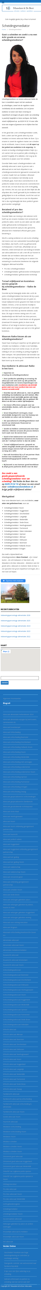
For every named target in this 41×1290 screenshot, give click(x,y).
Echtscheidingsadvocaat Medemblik (16, 1005)
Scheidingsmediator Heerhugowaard (17, 525)
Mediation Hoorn (9, 1136)
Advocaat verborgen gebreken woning (17, 917)
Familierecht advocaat (11, 1094)
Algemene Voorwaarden (12, 698)
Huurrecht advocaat (10, 1122)
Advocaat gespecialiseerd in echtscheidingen (19, 796)
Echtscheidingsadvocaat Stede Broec (16, 1019)
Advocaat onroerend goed (12, 877)
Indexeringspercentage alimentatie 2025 (15, 620)
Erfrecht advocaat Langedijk (13, 1069)
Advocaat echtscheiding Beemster (15, 737)
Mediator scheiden (10, 1141)
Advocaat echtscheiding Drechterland (17, 742)
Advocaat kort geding (11, 857)
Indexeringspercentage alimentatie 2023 (15, 631)
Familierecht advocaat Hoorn (13, 1112)
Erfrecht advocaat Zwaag (12, 1089)
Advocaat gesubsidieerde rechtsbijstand (17, 806)
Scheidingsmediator (10, 1209)
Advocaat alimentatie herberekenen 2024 (18, 714)
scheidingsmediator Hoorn (13, 1214)
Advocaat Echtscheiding (11, 732)
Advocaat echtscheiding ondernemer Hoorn (19, 772)
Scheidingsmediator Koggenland (16, 511)
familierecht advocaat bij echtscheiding (17, 1099)
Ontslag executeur (10, 1184)
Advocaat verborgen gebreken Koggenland (19, 912)
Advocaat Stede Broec (11, 895)
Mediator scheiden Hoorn (12, 1146)
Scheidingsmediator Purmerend (16, 528)
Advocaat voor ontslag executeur (15, 922)
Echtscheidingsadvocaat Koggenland (16, 1000)
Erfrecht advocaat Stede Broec (14, 1084)
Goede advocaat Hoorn (11, 1117)
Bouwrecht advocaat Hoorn (13, 965)
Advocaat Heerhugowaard (12, 816)
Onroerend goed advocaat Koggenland (17, 1161)
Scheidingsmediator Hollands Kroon (17, 546)
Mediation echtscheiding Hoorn (14, 1132)
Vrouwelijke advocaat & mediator (15, 1232)
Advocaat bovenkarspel (11, 727)
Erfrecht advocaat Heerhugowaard (15, 1054)
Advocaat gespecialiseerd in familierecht (18, 801)
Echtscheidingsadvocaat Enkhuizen (16, 985)
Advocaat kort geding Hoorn (13, 862)
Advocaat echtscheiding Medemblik (16, 757)
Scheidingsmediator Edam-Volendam (18, 531)
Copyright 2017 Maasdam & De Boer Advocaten (16, 1286)
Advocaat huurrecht (10, 834)
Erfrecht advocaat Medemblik (14, 1074)
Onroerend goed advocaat (13, 1156)
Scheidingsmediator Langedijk (15, 517)
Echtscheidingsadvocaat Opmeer (15, 1010)
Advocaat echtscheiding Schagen (15, 787)
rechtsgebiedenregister (11, 1204)
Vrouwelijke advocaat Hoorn (13, 1237)
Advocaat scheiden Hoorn (12, 890)
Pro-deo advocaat (9, 1189)
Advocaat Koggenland (11, 844)
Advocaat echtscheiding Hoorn (14, 752)
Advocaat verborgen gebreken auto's (16, 900)
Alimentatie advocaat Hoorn (13, 945)
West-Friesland (22, 557)
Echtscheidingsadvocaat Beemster (15, 975)
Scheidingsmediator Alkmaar (15, 537)
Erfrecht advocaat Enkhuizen (13, 1049)
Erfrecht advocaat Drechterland (14, 1044)
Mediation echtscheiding (12, 1127)
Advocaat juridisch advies (12, 839)
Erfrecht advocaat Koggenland (14, 1064)
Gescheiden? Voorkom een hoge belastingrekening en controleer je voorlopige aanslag (16, 1255)
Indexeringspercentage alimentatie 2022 (15, 636)
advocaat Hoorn (9, 821)
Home (4, 29)
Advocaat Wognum (10, 927)
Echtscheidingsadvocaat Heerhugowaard (18, 990)
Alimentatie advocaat (11, 940)
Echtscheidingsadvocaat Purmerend (16, 1014)
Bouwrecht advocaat (10, 955)
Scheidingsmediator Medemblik (16, 519)
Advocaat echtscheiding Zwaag (14, 792)
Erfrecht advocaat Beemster (13, 1039)
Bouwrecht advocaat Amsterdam (15, 960)
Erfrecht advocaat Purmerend (14, 1079)
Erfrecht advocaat (9, 1029)
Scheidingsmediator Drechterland (16, 514)
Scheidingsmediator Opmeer (15, 534)
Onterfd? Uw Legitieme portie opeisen (17, 1171)
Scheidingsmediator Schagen (14, 548)
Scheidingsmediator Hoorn (14, 508)
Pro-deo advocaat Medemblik (14, 1199)
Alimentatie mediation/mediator (15, 950)
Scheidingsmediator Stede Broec (16, 522)
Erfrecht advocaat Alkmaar (13, 1034)
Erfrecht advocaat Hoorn (12, 1059)
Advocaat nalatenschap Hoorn (14, 872)
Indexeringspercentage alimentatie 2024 (15, 626)
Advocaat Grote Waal (11, 811)
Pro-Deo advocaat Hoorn (12, 1194)
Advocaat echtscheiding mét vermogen (17, 762)
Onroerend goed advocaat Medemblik (17, 1166)
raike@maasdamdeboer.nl (20, 486)
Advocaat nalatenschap (11, 867)
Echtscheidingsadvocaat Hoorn (14, 995)
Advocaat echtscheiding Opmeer (15, 777)
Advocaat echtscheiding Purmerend (16, 782)
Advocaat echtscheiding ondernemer (16, 767)
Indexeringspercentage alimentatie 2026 (15, 615)
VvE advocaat (8, 1241)
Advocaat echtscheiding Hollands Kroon (17, 747)
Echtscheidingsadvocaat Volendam (16, 1024)
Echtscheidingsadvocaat (12, 970)
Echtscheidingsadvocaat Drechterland (17, 980)
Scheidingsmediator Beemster (15, 543)
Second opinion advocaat (12, 1219)
